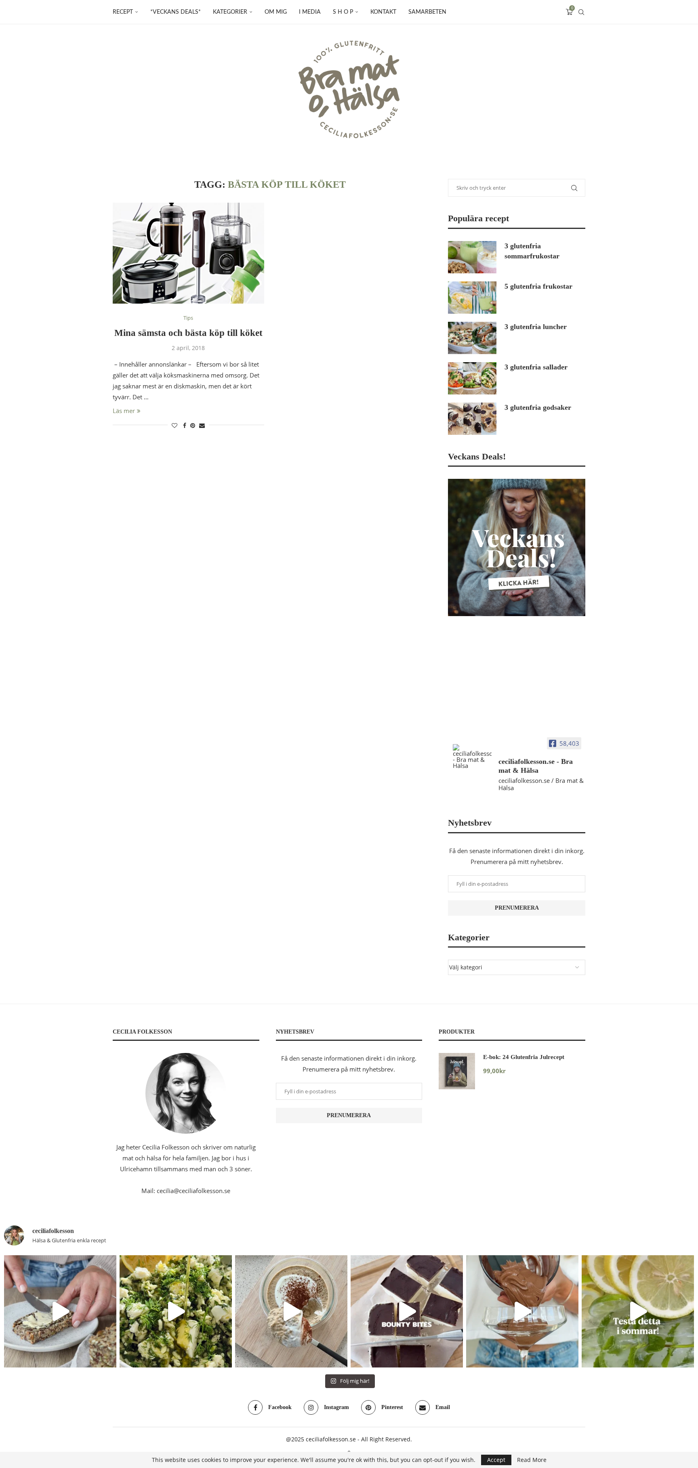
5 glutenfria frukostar (538, 286)
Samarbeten (427, 12)
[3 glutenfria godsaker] (472, 419)
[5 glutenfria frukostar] (472, 297)
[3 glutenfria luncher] (472, 338)
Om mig (276, 12)
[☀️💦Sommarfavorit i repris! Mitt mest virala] (638, 1311)
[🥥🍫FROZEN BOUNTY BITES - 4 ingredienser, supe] (407, 1311)
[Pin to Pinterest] (192, 425)
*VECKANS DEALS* (175, 12)
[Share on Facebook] (184, 425)
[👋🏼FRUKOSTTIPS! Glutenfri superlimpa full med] (60, 1311)
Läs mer (124, 411)
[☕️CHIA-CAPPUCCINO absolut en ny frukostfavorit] (291, 1311)
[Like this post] (174, 425)
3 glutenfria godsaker (538, 407)
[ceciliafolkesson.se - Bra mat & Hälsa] (472, 756)
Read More (532, 1460)
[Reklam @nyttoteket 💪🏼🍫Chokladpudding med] (522, 1311)
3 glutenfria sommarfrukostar (532, 251)
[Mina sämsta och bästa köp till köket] (188, 253)
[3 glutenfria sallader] (472, 378)
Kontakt (383, 12)
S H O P (343, 12)
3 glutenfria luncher (536, 327)
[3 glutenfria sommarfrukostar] (472, 257)
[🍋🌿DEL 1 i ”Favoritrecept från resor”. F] (176, 1311)
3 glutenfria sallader (536, 367)
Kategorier (230, 12)
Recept (123, 12)
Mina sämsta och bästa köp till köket (188, 333)
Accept (496, 1460)
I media (310, 12)
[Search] (581, 12)
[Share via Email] (202, 425)
